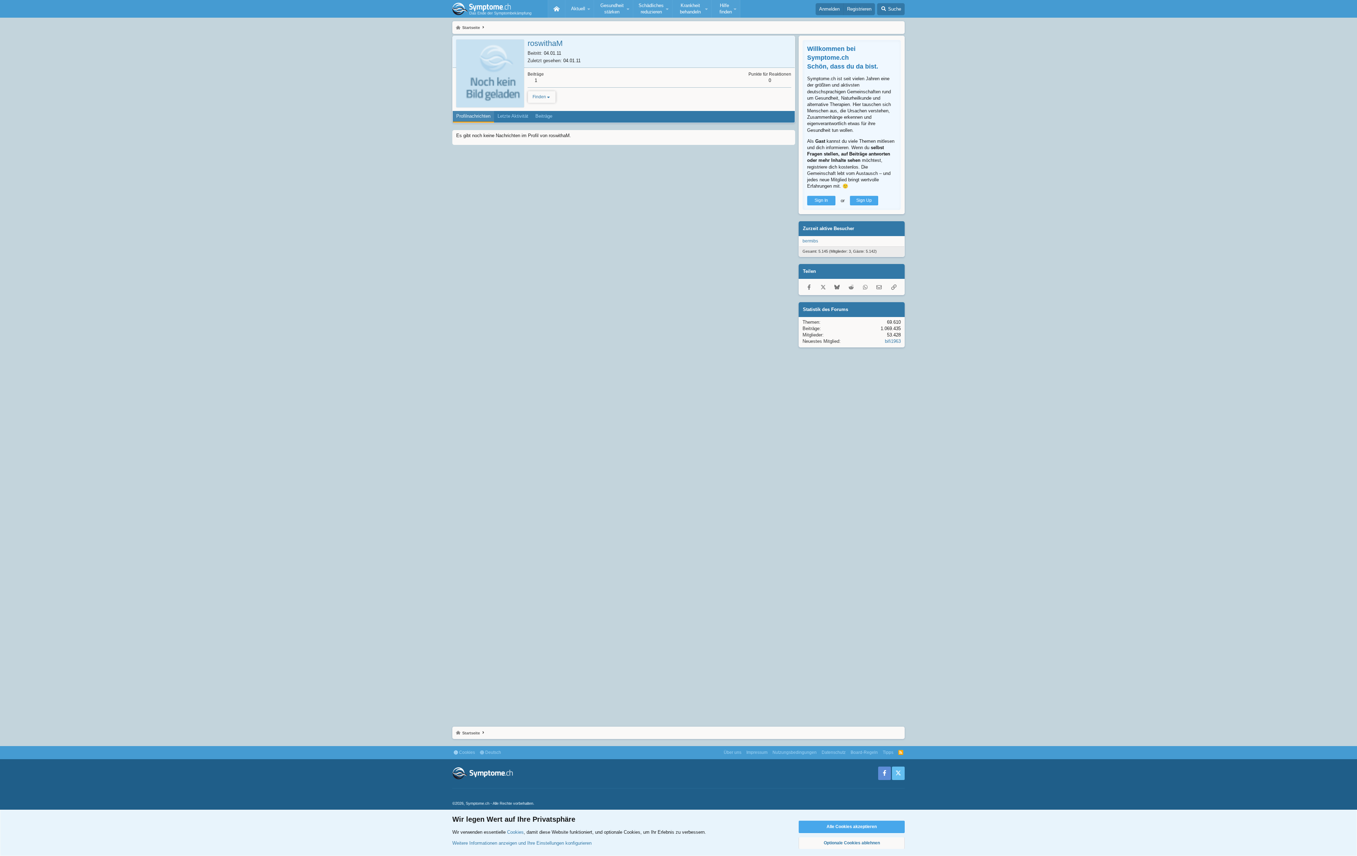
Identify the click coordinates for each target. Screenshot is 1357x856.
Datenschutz (834, 752)
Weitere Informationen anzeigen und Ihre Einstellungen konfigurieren (522, 843)
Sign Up (864, 200)
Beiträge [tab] (543, 116)
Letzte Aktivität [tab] (513, 116)
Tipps (888, 752)
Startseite (556, 9)
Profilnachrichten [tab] (473, 116)
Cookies (466, 752)
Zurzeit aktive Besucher (828, 228)
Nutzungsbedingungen (795, 752)
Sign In (821, 200)
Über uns (732, 752)
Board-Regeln (864, 752)
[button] (579, 9)
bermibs (810, 241)
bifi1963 (893, 341)
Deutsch (492, 752)
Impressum (757, 752)
